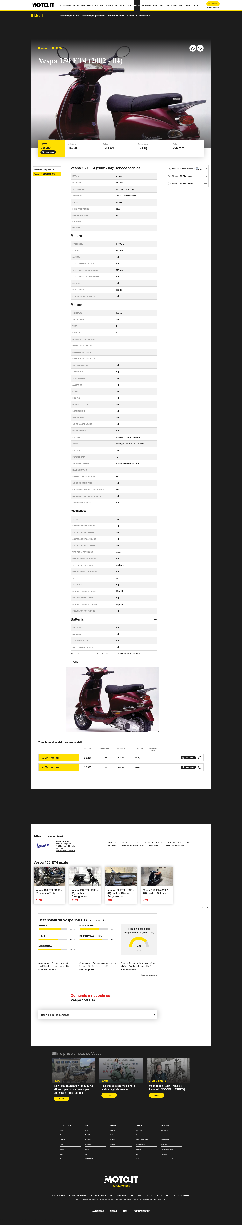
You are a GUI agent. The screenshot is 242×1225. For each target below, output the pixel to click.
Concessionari (143, 15)
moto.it (113, 1211)
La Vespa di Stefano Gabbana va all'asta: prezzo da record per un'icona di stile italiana (73, 1089)
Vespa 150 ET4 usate (182, 176)
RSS (139, 1195)
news (104, 1080)
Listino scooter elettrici (142, 1140)
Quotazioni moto (140, 1145)
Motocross (88, 1145)
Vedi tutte (205, 908)
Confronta (50, 152)
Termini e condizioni (77, 1195)
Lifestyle (126, 842)
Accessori (113, 842)
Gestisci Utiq (163, 1195)
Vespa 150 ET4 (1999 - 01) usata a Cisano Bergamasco (120, 893)
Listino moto (139, 1130)
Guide (61, 1145)
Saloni (113, 1125)
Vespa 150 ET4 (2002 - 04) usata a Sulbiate (156, 891)
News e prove (66, 1125)
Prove (61, 1135)
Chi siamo (149, 1195)
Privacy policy (58, 1195)
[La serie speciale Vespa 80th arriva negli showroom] (121, 1070)
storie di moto (158, 1080)
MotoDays (113, 1140)
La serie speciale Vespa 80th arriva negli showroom (118, 1087)
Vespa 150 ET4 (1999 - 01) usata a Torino (49, 891)
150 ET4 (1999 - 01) (50, 757)
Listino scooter (140, 1135)
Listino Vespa (155, 845)
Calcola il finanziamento (184, 168)
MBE (111, 1135)
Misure (76, 235)
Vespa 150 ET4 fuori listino (133, 845)
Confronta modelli (115, 15)
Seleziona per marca (69, 15)
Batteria (77, 619)
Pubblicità (121, 1195)
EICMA (112, 1130)
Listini (139, 1125)
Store (138, 842)
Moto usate (164, 1135)
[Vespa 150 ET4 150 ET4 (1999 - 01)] (199, 757)
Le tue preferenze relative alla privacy (43, 1220)
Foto (74, 661)
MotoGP (87, 1135)
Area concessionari (213, 8)
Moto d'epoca (165, 1140)
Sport (88, 1125)
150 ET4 (58, 48)
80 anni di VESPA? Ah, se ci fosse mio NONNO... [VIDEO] (167, 1087)
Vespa (44, 48)
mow (125, 1211)
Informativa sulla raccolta (12, 1220)
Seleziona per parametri (93, 15)
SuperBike (88, 1140)
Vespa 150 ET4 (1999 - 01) (44, 170)
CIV (86, 1154)
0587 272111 (60, 848)
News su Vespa (174, 842)
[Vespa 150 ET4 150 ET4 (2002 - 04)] (199, 767)
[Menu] (25, 5)
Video (61, 1154)
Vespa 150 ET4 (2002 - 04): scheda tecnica (105, 167)
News (61, 1130)
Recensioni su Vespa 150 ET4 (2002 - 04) (72, 919)
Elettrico (62, 1140)
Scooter (130, 15)
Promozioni (164, 1154)
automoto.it (98, 1211)
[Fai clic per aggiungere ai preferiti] (200, 48)
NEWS (57, 1080)
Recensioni (139, 1149)
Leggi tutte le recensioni (149, 975)
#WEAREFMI (89, 1159)
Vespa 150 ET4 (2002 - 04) (44, 174)
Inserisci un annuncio (167, 1159)
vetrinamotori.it (142, 1211)
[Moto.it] (42, 5)
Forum (62, 1159)
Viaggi (62, 1149)
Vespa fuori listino (175, 845)
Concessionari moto (167, 1149)
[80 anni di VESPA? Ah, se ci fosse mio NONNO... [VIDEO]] (168, 1070)
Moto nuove (164, 1130)
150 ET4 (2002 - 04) (50, 767)
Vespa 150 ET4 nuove (182, 183)
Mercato (165, 1125)
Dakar (87, 1149)
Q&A (137, 1154)
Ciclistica (78, 510)
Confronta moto (140, 1159)
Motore (76, 304)
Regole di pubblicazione (101, 1195)
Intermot (112, 1145)
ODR (131, 1195)
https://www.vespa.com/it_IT (65, 850)
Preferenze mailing (181, 1195)
